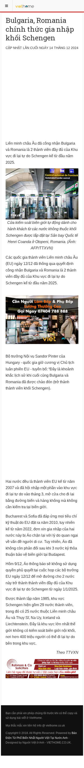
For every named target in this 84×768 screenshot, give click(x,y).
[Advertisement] (42, 98)
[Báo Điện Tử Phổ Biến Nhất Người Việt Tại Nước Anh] (24, 6)
